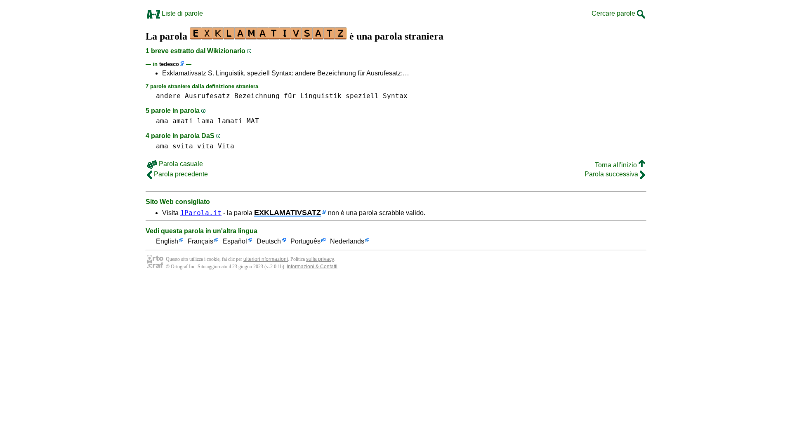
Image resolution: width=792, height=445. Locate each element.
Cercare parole (614, 13)
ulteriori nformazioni (265, 259)
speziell (362, 96)
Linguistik (321, 96)
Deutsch (269, 241)
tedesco (169, 64)
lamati (230, 121)
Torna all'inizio (617, 165)
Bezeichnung (257, 96)
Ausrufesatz (207, 96)
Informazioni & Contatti (312, 266)
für (290, 96)
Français (200, 241)
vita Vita (215, 146)
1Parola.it (201, 213)
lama (205, 121)
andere (168, 96)
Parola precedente (180, 174)
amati (182, 121)
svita (182, 146)
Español (235, 241)
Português (305, 241)
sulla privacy (320, 259)
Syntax (395, 96)
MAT (253, 121)
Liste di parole (181, 13)
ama (162, 121)
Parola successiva (612, 174)
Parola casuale (180, 163)
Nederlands (347, 241)
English (167, 241)
